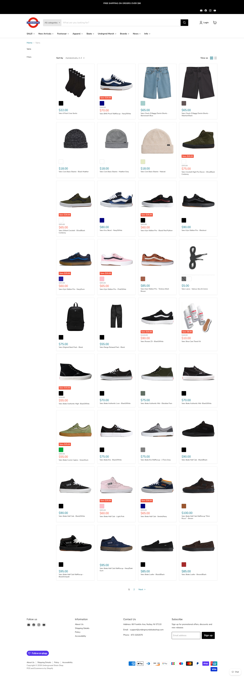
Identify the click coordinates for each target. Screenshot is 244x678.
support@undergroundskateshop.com (147, 629)
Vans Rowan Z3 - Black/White (152, 341)
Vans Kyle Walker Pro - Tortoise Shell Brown (155, 290)
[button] (205, 22)
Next (141, 589)
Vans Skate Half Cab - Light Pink (112, 516)
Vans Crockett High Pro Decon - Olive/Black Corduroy (198, 173)
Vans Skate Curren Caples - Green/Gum (73, 460)
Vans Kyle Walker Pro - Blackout (194, 230)
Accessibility (80, 636)
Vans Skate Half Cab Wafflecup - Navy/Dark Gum (116, 569)
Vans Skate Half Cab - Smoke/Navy (154, 516)
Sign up (208, 635)
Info (146, 33)
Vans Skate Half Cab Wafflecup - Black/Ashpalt (71, 575)
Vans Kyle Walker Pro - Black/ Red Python (157, 230)
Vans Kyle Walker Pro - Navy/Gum (72, 289)
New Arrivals (45, 33)
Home (29, 43)
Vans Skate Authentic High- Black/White (74, 404)
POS (28, 668)
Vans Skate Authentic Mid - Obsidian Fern (156, 403)
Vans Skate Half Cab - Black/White (72, 516)
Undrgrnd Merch (106, 33)
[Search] (184, 22)
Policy (77, 632)
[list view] (215, 58)
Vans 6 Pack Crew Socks (68, 113)
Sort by (59, 58)
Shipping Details (82, 628)
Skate (89, 33)
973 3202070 (137, 635)
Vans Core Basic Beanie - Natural (153, 171)
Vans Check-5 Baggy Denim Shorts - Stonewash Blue (154, 114)
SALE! (30, 33)
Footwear (62, 33)
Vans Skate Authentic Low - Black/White (115, 403)
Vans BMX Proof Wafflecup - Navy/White (115, 113)
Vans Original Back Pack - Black (71, 347)
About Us (79, 624)
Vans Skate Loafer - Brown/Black (194, 574)
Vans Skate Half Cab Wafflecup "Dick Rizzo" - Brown (196, 517)
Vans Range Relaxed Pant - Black (112, 347)
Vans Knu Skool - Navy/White (111, 230)
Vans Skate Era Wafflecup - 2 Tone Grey (156, 460)
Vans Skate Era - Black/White (111, 460)
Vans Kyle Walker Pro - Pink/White (113, 289)
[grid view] (211, 58)
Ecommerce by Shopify (43, 668)
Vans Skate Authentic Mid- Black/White (196, 403)
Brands (124, 33)
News (136, 33)
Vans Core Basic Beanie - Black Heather (74, 171)
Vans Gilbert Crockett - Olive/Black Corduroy (72, 231)
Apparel (77, 33)
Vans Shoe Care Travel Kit (191, 341)
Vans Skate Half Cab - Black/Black (194, 460)
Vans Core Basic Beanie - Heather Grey (114, 171)
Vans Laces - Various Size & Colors (195, 289)
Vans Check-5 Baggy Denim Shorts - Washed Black (195, 114)
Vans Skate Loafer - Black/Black (153, 574)
